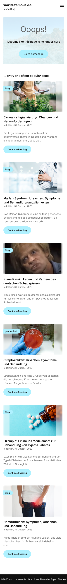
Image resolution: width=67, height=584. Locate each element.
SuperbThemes (58, 579)
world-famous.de (17, 5)
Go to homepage (33, 53)
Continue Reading (17, 149)
